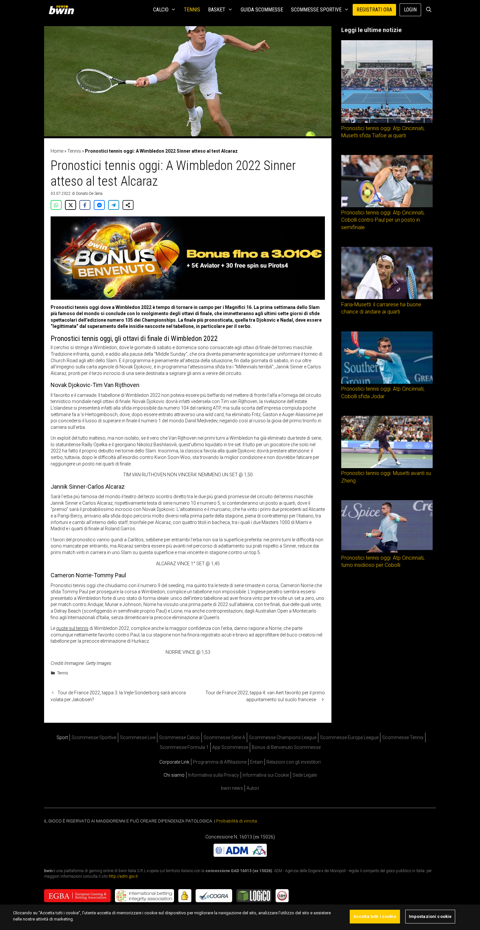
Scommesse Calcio (179, 737)
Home (57, 151)
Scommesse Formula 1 (184, 747)
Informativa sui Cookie (266, 775)
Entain (256, 762)
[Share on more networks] (128, 205)
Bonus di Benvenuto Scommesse (286, 747)
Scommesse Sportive (316, 10)
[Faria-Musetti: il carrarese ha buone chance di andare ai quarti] (387, 297)
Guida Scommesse (262, 10)
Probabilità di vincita (236, 820)
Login (410, 10)
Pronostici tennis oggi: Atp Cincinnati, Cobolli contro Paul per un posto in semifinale (382, 220)
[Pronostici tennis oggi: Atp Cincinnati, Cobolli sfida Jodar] (387, 382)
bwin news (232, 788)
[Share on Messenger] (99, 205)
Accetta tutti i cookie (374, 916)
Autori (253, 788)
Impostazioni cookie (430, 916)
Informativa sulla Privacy (213, 775)
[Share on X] (70, 205)
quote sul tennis (72, 628)
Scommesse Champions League (282, 737)
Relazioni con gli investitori (293, 762)
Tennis (192, 10)
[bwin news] (63, 10)
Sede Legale (305, 775)
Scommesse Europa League (349, 737)
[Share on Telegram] (113, 205)
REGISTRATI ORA (374, 10)
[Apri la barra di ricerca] (428, 10)
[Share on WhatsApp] (56, 205)
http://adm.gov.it (123, 876)
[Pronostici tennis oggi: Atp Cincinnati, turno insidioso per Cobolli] (387, 550)
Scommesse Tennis (403, 737)
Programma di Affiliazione (220, 762)
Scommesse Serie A (224, 737)
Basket (216, 10)
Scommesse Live (137, 737)
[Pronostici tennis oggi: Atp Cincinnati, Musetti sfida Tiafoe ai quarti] (387, 121)
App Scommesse (230, 747)
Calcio (160, 10)
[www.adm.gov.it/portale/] (240, 855)
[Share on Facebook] (84, 205)
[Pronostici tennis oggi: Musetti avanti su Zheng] (387, 466)
